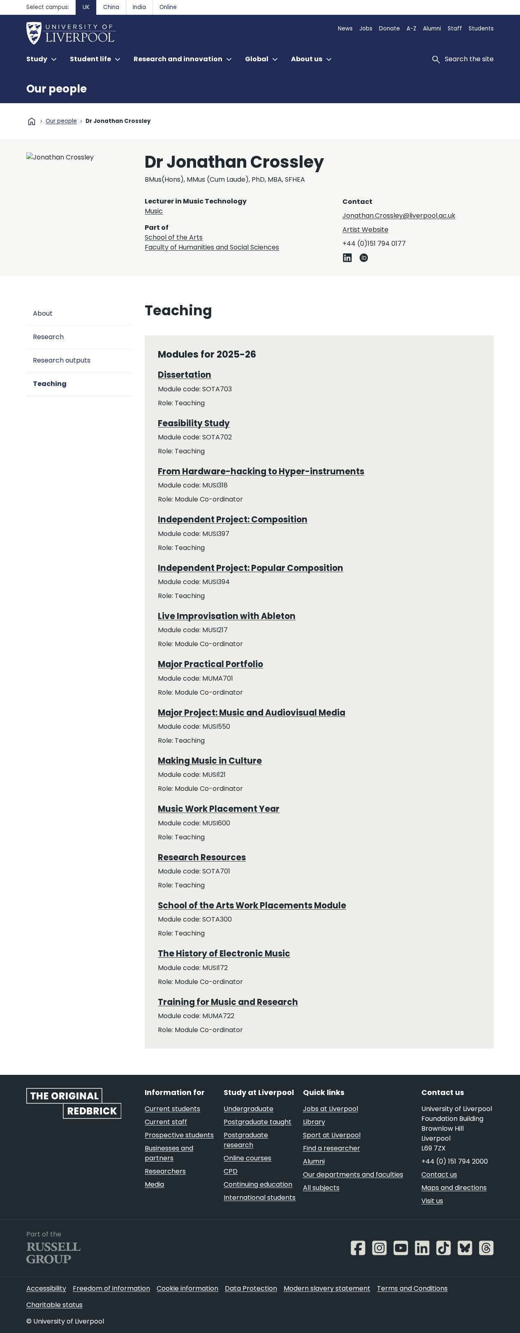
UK (86, 7)
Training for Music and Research (228, 1002)
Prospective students (179, 1135)
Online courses (247, 1158)
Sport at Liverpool (332, 1135)
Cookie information (187, 1288)
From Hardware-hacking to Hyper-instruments (261, 471)
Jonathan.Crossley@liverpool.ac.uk (398, 215)
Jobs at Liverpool (330, 1109)
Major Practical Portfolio (210, 664)
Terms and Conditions (412, 1288)
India (139, 7)
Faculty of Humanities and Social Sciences (212, 247)
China (111, 7)
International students (260, 1197)
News (345, 28)
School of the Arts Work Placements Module (252, 905)
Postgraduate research (246, 1140)
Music (154, 211)
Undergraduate (248, 1109)
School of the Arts (174, 237)
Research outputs (61, 360)
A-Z (411, 28)
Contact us (439, 1174)
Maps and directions (454, 1187)
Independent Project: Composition (232, 519)
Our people (56, 88)
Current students (172, 1109)
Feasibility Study (194, 423)
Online (168, 7)
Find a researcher (331, 1148)
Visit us (432, 1201)
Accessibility (46, 1288)
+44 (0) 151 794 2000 (454, 1161)
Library (314, 1122)
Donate (389, 28)
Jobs (365, 28)
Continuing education (258, 1184)
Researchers (165, 1171)
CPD (231, 1171)
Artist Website (365, 229)
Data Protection (251, 1288)
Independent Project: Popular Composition (250, 568)
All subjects (321, 1187)
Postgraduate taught (257, 1122)
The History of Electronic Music (224, 953)
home (31, 121)
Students (481, 28)
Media (154, 1184)
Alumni (432, 28)
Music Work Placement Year (219, 809)
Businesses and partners (169, 1153)
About (43, 313)
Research (48, 337)
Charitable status (54, 1305)
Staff (455, 28)
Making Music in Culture (210, 761)
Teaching (50, 383)
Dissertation (184, 375)
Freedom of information (111, 1288)
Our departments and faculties (353, 1174)
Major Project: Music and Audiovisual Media (251, 712)
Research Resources (202, 857)
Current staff (166, 1122)
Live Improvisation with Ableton (227, 616)
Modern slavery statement (327, 1288)
